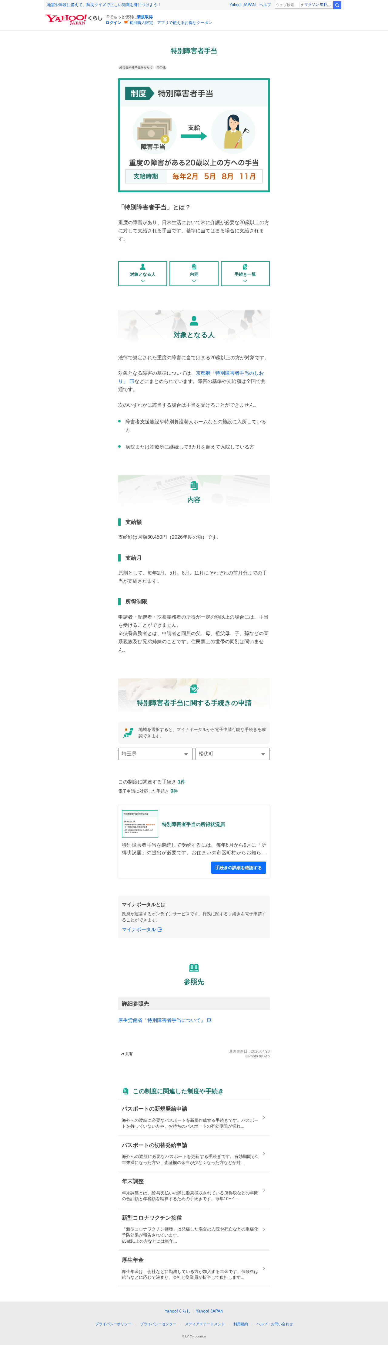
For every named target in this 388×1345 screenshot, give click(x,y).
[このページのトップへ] (293, 1312)
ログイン (113, 22)
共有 (129, 1054)
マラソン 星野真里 (318, 4)
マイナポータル (139, 929)
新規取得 (145, 17)
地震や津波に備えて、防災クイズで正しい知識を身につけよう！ (104, 4)
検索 (337, 5)
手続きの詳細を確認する (238, 867)
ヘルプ (265, 4)
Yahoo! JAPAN (242, 4)
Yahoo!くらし (178, 1311)
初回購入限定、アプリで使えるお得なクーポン (170, 22)
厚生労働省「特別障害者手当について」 (162, 1020)
